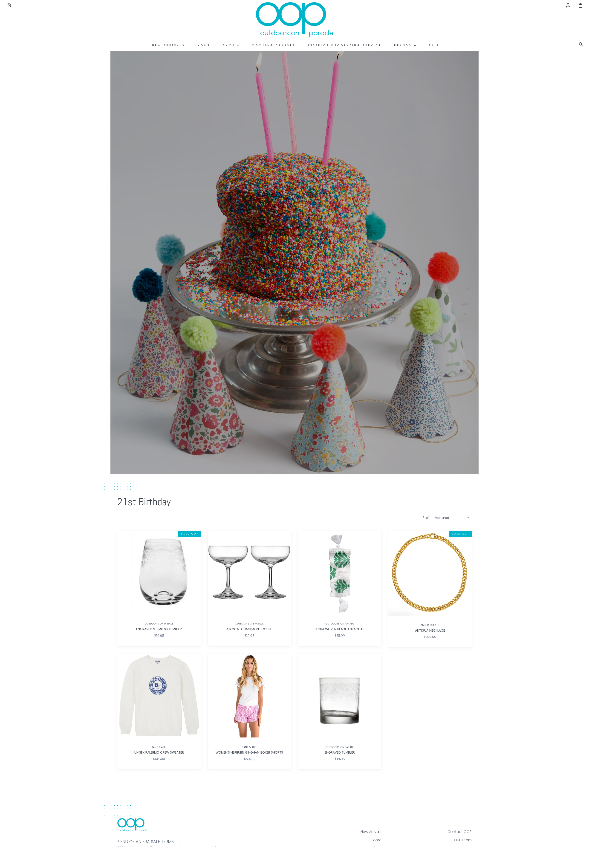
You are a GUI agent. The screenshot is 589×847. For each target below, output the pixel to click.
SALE (434, 45)
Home (204, 45)
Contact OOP (460, 831)
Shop (230, 45)
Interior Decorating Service (345, 45)
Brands (404, 45)
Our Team (463, 840)
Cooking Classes (274, 45)
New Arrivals (168, 45)
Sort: (426, 517)
